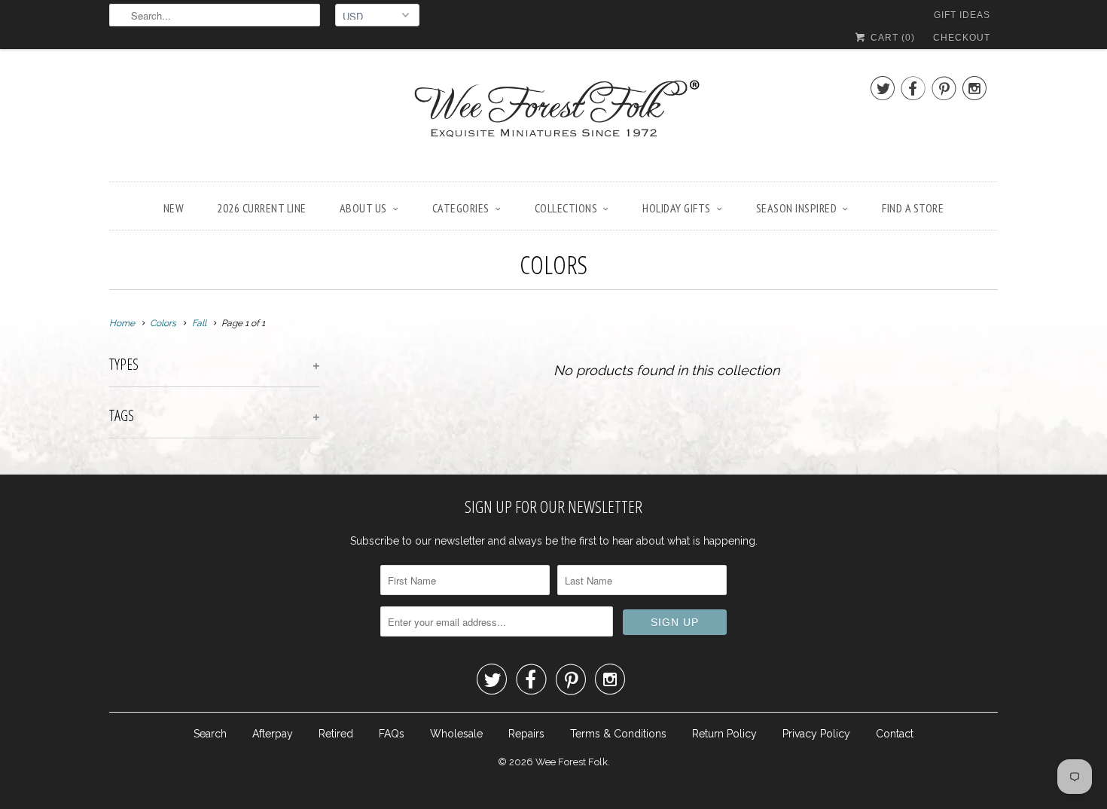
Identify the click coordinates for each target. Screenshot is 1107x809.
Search (210, 734)
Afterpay (272, 734)
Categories (460, 207)
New (173, 207)
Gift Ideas (962, 15)
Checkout (961, 37)
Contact (894, 734)
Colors (553, 264)
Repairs (526, 734)
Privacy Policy (816, 734)
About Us (363, 207)
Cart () (891, 37)
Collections (566, 207)
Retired (336, 734)
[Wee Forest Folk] (553, 119)
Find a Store (913, 207)
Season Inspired (796, 207)
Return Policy (724, 734)
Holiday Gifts (676, 207)
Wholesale (456, 734)
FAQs (391, 734)
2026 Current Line (261, 207)
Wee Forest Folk (571, 762)
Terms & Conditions (618, 734)
